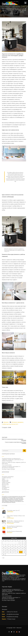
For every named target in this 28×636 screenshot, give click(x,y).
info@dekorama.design (12, 616)
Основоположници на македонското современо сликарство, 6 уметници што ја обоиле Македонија (12, 460)
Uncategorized (5, 487)
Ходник (4, 486)
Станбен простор (6, 424)
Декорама (6, 422)
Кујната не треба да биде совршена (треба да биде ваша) (14, 463)
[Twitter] (10, 428)
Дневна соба (5, 480)
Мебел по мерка (6, 482)
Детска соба (5, 483)
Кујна (3, 479)
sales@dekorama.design (13, 614)
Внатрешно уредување (17, 422)
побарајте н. (6, 251)
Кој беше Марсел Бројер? (8, 469)
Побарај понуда (11, 619)
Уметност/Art (14, 424)
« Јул (3, 557)
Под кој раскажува (7, 465)
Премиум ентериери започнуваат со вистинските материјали (11, 467)
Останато (4, 488)
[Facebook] (8, 428)
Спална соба (5, 481)
